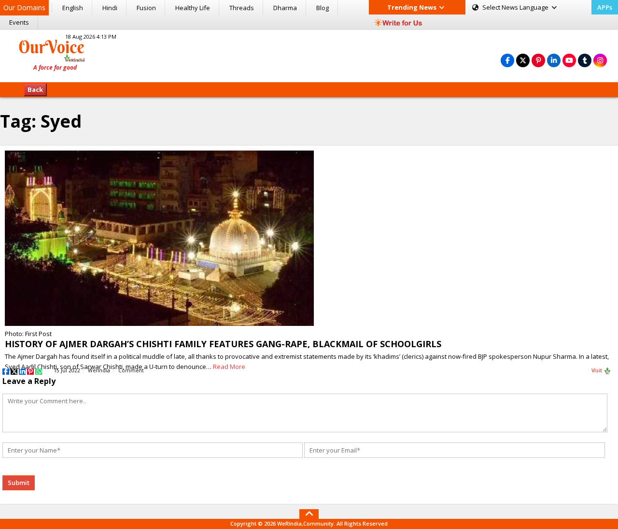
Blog (322, 7)
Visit (597, 370)
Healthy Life (192, 7)
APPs (604, 7)
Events (19, 22)
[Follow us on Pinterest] (538, 60)
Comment (131, 370)
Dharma (285, 7)
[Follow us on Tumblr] (584, 60)
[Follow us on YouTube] (569, 60)
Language (516, 7)
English (72, 7)
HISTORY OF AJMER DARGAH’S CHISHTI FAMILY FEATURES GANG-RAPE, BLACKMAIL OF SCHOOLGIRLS (223, 344)
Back (35, 89)
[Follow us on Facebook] (507, 60)
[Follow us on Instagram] (600, 60)
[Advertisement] (309, 54)
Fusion (146, 7)
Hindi (109, 7)
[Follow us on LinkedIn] (554, 60)
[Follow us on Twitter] (523, 60)
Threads (241, 7)
